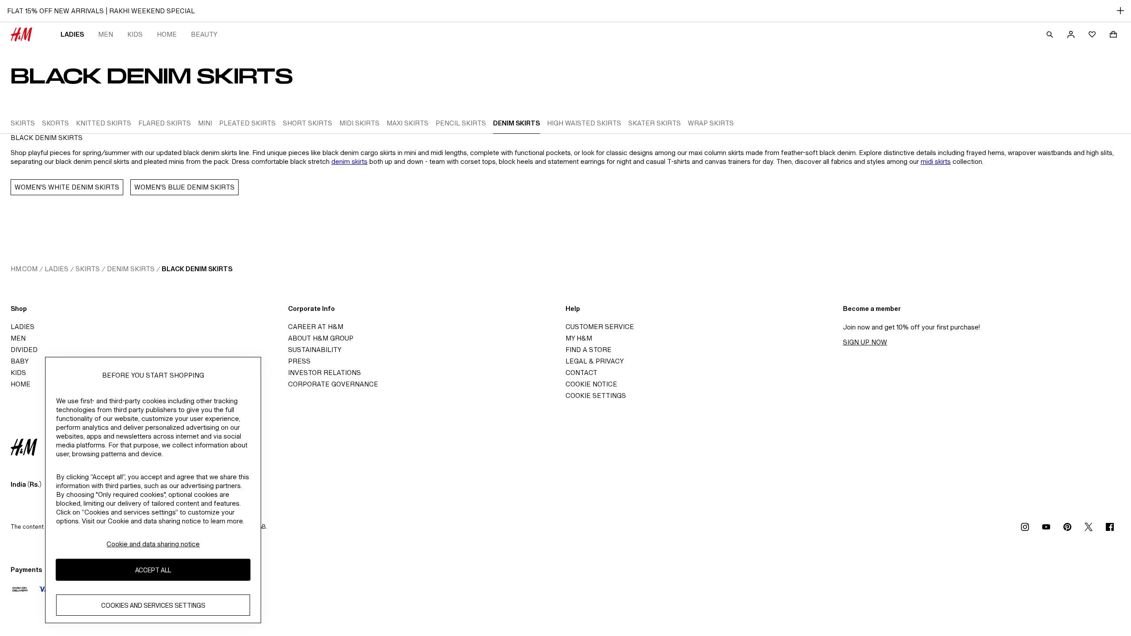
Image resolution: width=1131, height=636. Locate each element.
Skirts (88, 269)
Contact (581, 372)
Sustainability (315, 349)
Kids (135, 34)
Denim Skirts (131, 269)
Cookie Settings (596, 395)
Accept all (153, 570)
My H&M (579, 338)
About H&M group (320, 338)
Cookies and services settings (153, 605)
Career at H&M (315, 326)
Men (105, 34)
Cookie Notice (591, 384)
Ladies (72, 34)
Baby (20, 361)
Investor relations (324, 372)
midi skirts (936, 161)
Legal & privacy (595, 361)
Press (299, 361)
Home (167, 34)
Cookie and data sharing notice (153, 544)
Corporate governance (333, 384)
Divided (24, 349)
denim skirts (349, 161)
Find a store (588, 349)
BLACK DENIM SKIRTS (197, 269)
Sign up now (865, 342)
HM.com (24, 269)
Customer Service (600, 326)
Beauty (204, 34)
